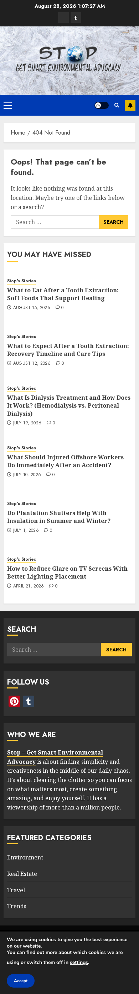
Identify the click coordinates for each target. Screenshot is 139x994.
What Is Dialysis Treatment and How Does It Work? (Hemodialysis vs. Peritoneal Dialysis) (68, 406)
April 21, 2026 (28, 586)
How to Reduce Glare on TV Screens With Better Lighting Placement (67, 572)
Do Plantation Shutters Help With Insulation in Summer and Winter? (58, 517)
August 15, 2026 (31, 308)
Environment (25, 857)
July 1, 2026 (26, 531)
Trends (16, 906)
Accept (20, 981)
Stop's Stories (21, 281)
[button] (8, 105)
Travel (16, 890)
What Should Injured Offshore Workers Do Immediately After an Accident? (65, 461)
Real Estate (22, 874)
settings (79, 962)
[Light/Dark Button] (101, 105)
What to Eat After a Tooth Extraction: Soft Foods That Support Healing (63, 294)
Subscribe (130, 105)
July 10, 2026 (27, 475)
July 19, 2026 (27, 423)
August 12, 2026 (32, 364)
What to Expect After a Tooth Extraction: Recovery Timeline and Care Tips (68, 350)
